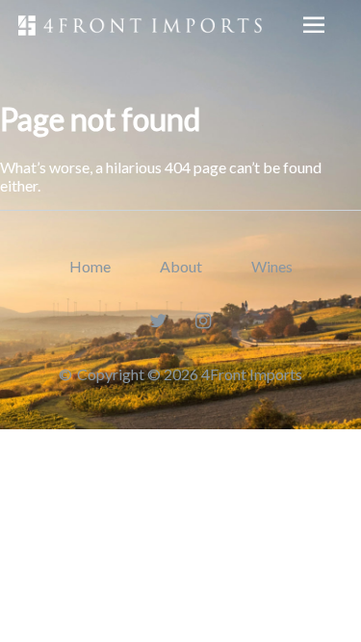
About (181, 266)
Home (90, 266)
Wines (272, 266)
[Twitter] (157, 320)
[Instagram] (204, 320)
